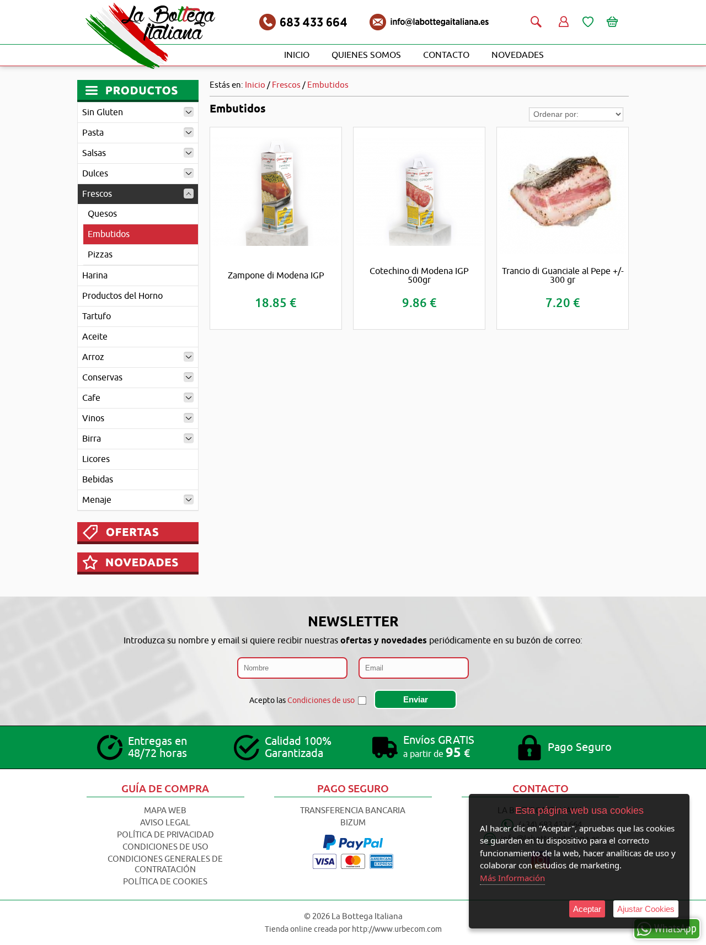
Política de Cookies (165, 882)
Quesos (102, 213)
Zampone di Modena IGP (276, 275)
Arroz (93, 357)
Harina (95, 275)
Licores (96, 459)
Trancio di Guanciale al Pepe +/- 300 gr (563, 276)
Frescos (97, 194)
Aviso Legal (165, 823)
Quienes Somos (366, 55)
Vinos (93, 418)
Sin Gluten (102, 112)
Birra (91, 438)
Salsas (94, 153)
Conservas (102, 377)
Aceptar (587, 909)
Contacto (446, 55)
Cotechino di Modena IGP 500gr (419, 276)
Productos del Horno (122, 296)
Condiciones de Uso (165, 847)
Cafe (91, 398)
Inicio (296, 55)
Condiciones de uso (321, 700)
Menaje (96, 500)
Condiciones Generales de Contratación (165, 864)
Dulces (95, 173)
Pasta (93, 132)
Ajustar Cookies (646, 909)
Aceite (95, 336)
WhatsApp (675, 928)
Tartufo (96, 316)
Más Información (512, 877)
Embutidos (109, 234)
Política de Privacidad (165, 835)
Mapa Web (165, 811)
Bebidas (97, 479)
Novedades (517, 55)
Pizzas (100, 254)
